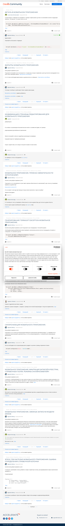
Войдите (7, 58)
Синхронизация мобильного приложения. (25, 325)
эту (27, 204)
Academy (46, 1)
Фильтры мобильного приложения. (22, 65)
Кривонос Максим (11, 301)
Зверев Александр (11, 154)
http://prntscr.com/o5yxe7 (36, 424)
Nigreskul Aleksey (11, 35)
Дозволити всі (51, 277)
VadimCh (9, 119)
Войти (61, 1)
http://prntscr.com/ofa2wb (10, 93)
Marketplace (52, 1)
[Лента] (12, 4)
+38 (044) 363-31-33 (43, 517)
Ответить (7, 51)
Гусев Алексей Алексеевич (13, 15)
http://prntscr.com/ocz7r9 (10, 187)
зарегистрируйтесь (15, 58)
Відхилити (13, 277)
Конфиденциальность (17, 524)
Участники (47, 4)
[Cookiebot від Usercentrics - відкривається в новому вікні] (54, 247)
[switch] (25, 269)
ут (22, 157)
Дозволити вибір (32, 277)
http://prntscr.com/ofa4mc (10, 96)
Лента (41, 4)
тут (24, 157)
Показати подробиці (53, 273)
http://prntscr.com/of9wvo (44, 77)
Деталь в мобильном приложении (21, 12)
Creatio (42, 1)
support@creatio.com (57, 517)
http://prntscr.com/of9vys (25, 74)
